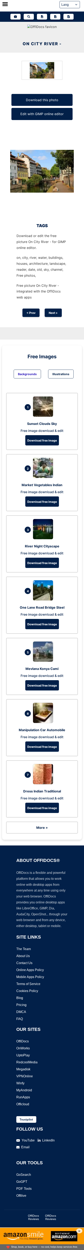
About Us (23, 956)
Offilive (21, 1195)
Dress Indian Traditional (42, 791)
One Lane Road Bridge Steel (42, 607)
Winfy (20, 1083)
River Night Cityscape (42, 546)
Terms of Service (28, 984)
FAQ (19, 1019)
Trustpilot (26, 1119)
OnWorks (23, 1048)
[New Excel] (55, 17)
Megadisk (23, 1069)
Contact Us (24, 963)
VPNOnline (24, 1076)
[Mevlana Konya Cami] (44, 661)
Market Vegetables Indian (42, 485)
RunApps (23, 1097)
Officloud (22, 1104)
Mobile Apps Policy (30, 977)
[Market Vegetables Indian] (44, 477)
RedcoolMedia (27, 1062)
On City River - (42, 43)
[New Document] (42, 17)
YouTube (28, 1140)
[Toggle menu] (5, 4)
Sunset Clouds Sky (42, 424)
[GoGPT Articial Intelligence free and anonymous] (15, 17)
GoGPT (21, 1181)
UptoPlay (23, 1055)
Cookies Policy (27, 991)
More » (42, 828)
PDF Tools (24, 1188)
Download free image (42, 440)
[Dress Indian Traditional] (44, 783)
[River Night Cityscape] (44, 538)
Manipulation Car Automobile (42, 730)
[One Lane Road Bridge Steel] (44, 599)
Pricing (21, 1005)
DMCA (21, 1012)
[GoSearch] (29, 17)
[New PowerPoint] (68, 17)
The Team (23, 949)
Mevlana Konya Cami (42, 669)
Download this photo (42, 100)
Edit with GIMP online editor (42, 114)
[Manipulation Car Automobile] (44, 722)
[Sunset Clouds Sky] (44, 416)
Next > (53, 313)
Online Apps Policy (30, 970)
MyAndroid (24, 1090)
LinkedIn (48, 1140)
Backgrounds (27, 374)
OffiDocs (22, 1041)
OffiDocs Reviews (33, 1217)
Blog (19, 998)
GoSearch (23, 1174)
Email (25, 1147)
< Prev (31, 313)
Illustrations (60, 374)
